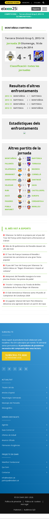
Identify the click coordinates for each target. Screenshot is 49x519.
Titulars (37, 3)
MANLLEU (36, 206)
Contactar (6, 472)
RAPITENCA (37, 158)
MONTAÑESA (10, 158)
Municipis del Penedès (11, 403)
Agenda (5, 425)
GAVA (34, 185)
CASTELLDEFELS (39, 190)
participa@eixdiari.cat (10, 480)
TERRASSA (36, 163)
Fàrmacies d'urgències (11, 445)
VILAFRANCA (10, 169)
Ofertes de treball (9, 435)
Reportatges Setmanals (11, 397)
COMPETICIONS (11, 14)
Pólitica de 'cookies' (33, 501)
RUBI (7, 190)
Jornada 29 (13, 43)
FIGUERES (9, 201)
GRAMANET (10, 174)
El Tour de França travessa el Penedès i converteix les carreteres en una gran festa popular (22, 257)
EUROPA (35, 196)
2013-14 (8, 96)
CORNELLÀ (36, 174)
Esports (36, 9)
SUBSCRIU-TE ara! (12, 3)
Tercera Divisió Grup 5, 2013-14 (31, 14)
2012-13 (8, 104)
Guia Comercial (8, 430)
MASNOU (36, 169)
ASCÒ (7, 196)
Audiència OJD (29, 509)
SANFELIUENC (11, 179)
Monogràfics (7, 408)
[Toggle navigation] (44, 9)
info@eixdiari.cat (8, 477)
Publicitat (17, 509)
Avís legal (24, 504)
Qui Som (5, 467)
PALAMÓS (9, 163)
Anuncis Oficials (8, 440)
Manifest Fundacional (10, 462)
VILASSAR (9, 185)
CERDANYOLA (38, 201)
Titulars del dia (8, 387)
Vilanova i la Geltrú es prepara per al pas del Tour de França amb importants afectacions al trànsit (24, 238)
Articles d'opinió (8, 392)
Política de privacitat (13, 501)
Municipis (25, 3)
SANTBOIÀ (36, 179)
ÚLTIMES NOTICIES (23, 16)
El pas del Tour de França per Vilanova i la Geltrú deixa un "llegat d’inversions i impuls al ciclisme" (23, 268)
